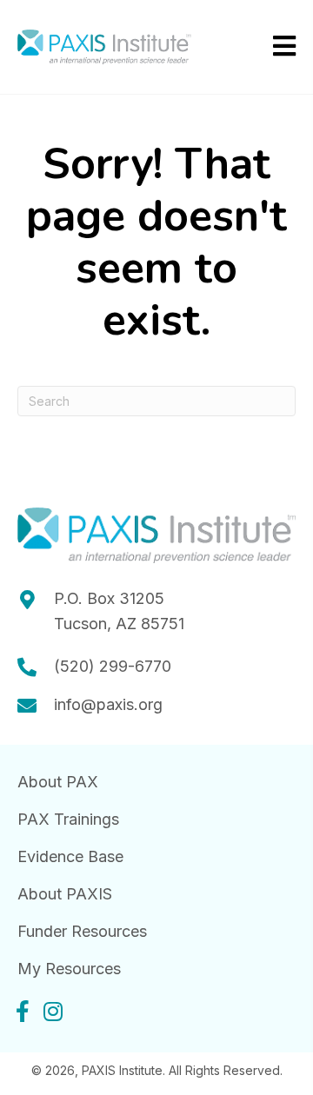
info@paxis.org (108, 704)
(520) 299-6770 (112, 666)
